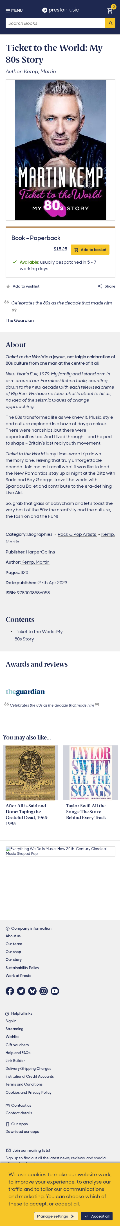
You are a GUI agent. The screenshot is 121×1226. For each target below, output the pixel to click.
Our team (14, 944)
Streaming (14, 1028)
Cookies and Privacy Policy (28, 1092)
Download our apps (22, 1131)
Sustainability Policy (22, 967)
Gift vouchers (17, 1045)
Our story (14, 959)
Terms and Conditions (24, 1084)
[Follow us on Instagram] (45, 991)
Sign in (11, 1021)
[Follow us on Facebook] (11, 991)
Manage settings (52, 1216)
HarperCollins (40, 552)
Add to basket (93, 249)
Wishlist (12, 1036)
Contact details (19, 1113)
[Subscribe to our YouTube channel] (56, 991)
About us (13, 936)
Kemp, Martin (35, 562)
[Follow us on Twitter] (22, 991)
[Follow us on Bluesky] (33, 991)
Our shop (13, 951)
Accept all (100, 1216)
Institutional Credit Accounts (30, 1076)
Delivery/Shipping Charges (28, 1068)
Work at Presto (19, 975)
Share (110, 286)
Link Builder (15, 1060)
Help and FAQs (18, 1052)
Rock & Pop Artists (77, 534)
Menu (17, 10)
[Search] (110, 23)
